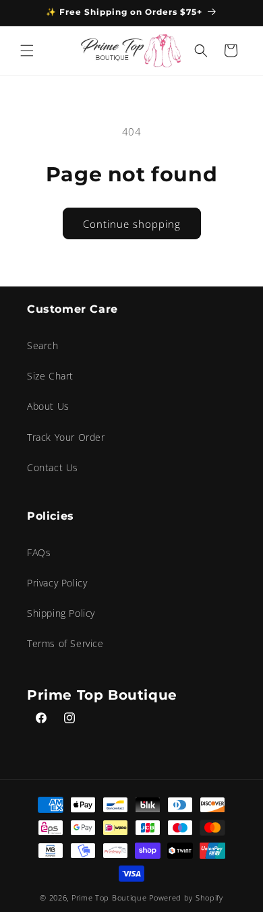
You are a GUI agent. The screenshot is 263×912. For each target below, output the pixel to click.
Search (43, 345)
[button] (27, 50)
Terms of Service (65, 643)
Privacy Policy (57, 582)
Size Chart (50, 375)
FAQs (39, 552)
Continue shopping (132, 224)
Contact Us (52, 467)
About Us (48, 406)
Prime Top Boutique (110, 897)
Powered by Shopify (186, 897)
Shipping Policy (61, 613)
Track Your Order (66, 437)
